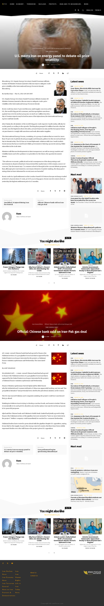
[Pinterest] (58, 73)
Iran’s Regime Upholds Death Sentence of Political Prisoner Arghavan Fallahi (85, 101)
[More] (64, 191)
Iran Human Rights (77, 196)
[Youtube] (12, 563)
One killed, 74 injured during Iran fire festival (16, 203)
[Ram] (43, 64)
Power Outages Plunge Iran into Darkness (13, 268)
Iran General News (37, 48)
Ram (48, 64)
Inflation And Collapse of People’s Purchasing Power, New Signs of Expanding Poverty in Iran (83, 130)
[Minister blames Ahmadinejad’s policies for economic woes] (86, 215)
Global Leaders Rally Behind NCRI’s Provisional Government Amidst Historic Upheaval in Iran (65, 269)
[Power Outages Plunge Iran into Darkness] (13, 256)
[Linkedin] (63, 73)
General (73, 155)
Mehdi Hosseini (90, 278)
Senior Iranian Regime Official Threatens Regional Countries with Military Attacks (84, 160)
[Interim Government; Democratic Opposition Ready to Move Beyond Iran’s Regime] (90, 256)
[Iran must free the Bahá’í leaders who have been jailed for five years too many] (86, 186)
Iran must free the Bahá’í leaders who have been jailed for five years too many (85, 200)
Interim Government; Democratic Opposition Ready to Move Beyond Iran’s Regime (90, 269)
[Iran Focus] (4, 4)
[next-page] (54, 283)
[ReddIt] (68, 73)
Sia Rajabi (14, 274)
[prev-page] (49, 283)
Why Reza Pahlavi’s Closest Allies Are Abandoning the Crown (39, 269)
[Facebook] (75, 10)
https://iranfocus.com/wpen (23, 216)
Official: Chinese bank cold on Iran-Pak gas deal (51, 203)
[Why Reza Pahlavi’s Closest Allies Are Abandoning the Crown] (39, 256)
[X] (78, 10)
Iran (72, 86)
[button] (83, 10)
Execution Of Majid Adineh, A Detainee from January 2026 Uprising (85, 115)
